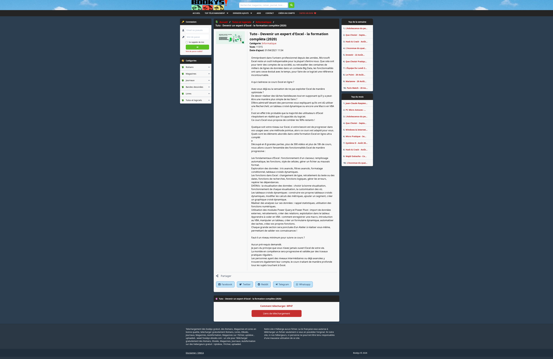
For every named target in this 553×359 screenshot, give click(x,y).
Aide (259, 13)
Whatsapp (304, 284)
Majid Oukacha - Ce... (355, 156)
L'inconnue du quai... (354, 48)
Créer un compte (286, 13)
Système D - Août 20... (355, 143)
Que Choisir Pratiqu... (355, 61)
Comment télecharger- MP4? (276, 306)
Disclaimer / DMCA (195, 353)
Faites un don (306, 13)
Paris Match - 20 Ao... (355, 88)
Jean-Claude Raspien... (355, 103)
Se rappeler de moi (196, 42)
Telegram (283, 284)
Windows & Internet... (355, 129)
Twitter (246, 284)
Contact (270, 13)
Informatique (269, 43)
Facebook (226, 284)
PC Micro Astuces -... (354, 109)
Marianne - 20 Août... (354, 81)
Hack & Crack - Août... (355, 41)
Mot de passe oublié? (194, 51)
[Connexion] (197, 47)
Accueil (196, 13)
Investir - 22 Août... (354, 54)
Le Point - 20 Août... (354, 74)
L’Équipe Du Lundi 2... (355, 68)
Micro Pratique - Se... (354, 136)
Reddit (264, 284)
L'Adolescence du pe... (355, 28)
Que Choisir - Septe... (354, 35)
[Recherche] (291, 5)
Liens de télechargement (276, 313)
